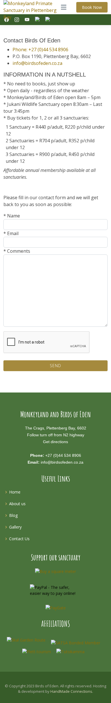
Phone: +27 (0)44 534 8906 (40, 49)
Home (14, 492)
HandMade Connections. (71, 691)
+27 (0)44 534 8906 (63, 455)
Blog (13, 515)
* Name (11, 216)
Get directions (55, 441)
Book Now (92, 7)
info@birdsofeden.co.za (37, 63)
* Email (10, 233)
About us (17, 503)
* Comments (16, 251)
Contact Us (19, 538)
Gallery (15, 527)
